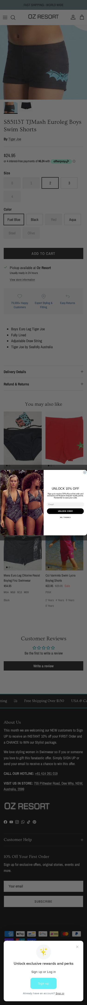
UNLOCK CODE (65, 511)
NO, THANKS (65, 517)
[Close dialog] (84, 472)
